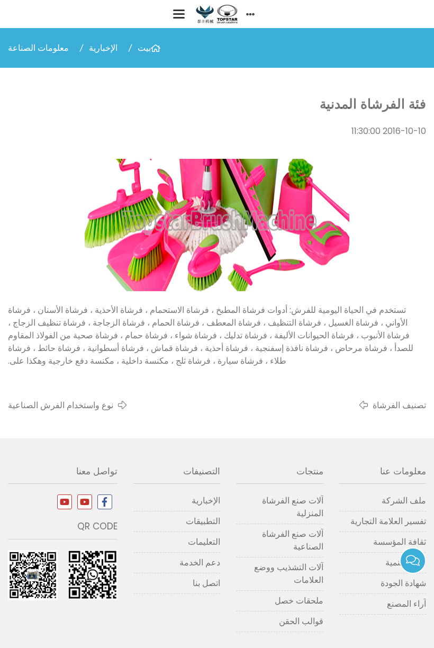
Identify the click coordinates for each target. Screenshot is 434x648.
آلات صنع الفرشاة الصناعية (292, 540)
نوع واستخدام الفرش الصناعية (60, 405)
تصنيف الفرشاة (399, 405)
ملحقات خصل (299, 601)
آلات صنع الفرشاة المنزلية (292, 506)
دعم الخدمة (199, 562)
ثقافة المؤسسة (399, 542)
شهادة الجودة (403, 583)
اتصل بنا (206, 583)
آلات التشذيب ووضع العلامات (288, 573)
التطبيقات (203, 521)
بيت (144, 48)
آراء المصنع (406, 604)
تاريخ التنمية (405, 562)
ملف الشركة (404, 500)
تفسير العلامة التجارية (388, 521)
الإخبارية (103, 48)
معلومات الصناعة (38, 48)
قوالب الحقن (301, 621)
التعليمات (204, 542)
